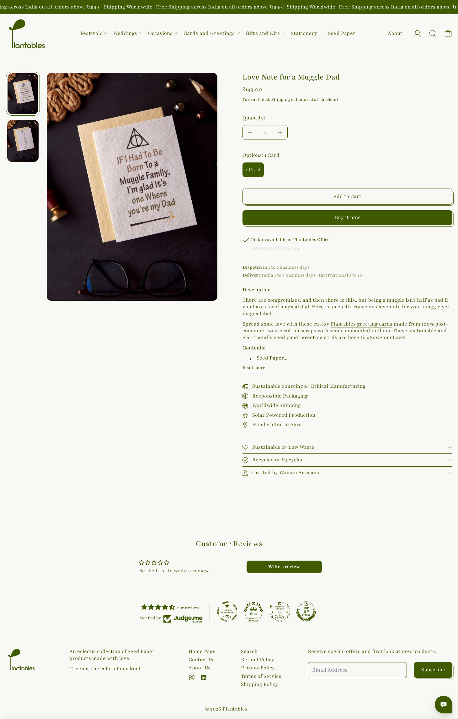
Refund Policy (257, 659)
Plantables (235, 708)
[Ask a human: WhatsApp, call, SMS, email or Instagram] (443, 704)
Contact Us (202, 659)
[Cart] (448, 33)
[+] (280, 132)
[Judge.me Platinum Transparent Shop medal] (227, 611)
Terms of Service (261, 676)
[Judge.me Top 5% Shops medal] (306, 611)
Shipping (280, 99)
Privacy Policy (258, 667)
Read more (253, 367)
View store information (275, 248)
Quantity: (253, 117)
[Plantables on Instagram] (192, 677)
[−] (249, 132)
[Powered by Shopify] (417, 33)
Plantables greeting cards (361, 324)
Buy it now (347, 217)
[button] (433, 33)
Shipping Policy (259, 684)
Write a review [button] (284, 567)
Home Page (202, 651)
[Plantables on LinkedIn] (203, 677)
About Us (199, 667)
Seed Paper (341, 33)
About (395, 33)
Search (249, 651)
